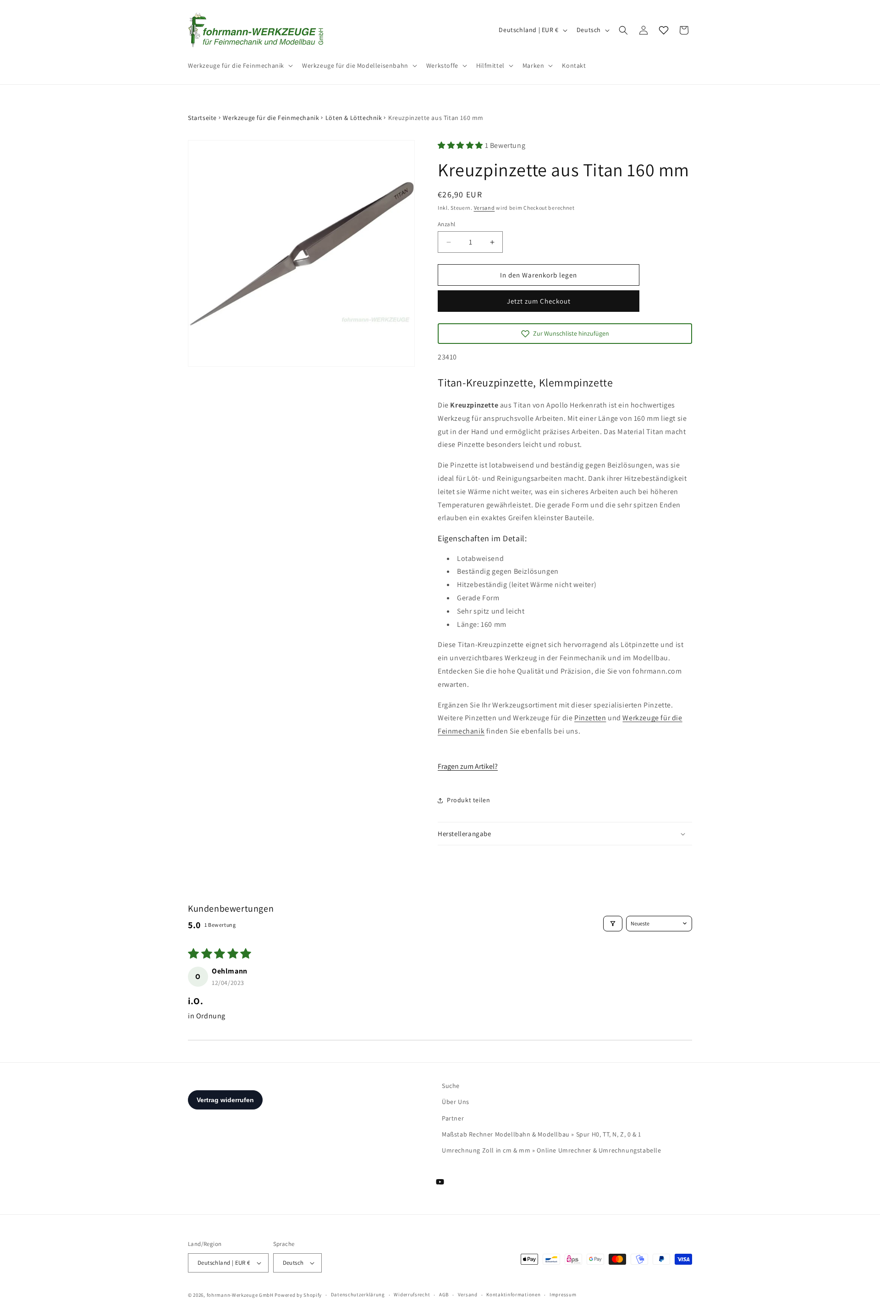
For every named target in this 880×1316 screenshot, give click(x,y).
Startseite (202, 118)
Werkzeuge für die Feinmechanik (271, 118)
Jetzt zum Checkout (539, 301)
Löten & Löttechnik (353, 118)
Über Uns (455, 1102)
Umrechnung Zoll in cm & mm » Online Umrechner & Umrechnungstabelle (551, 1150)
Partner (453, 1118)
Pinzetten (590, 718)
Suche (451, 1086)
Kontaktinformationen (513, 1294)
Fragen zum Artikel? (468, 766)
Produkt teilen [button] (468, 800)
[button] (239, 65)
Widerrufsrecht (412, 1294)
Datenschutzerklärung (358, 1294)
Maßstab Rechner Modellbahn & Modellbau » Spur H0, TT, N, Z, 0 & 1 (541, 1134)
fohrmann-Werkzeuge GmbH (240, 1295)
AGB (444, 1294)
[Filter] (612, 923)
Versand (484, 207)
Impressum (563, 1294)
